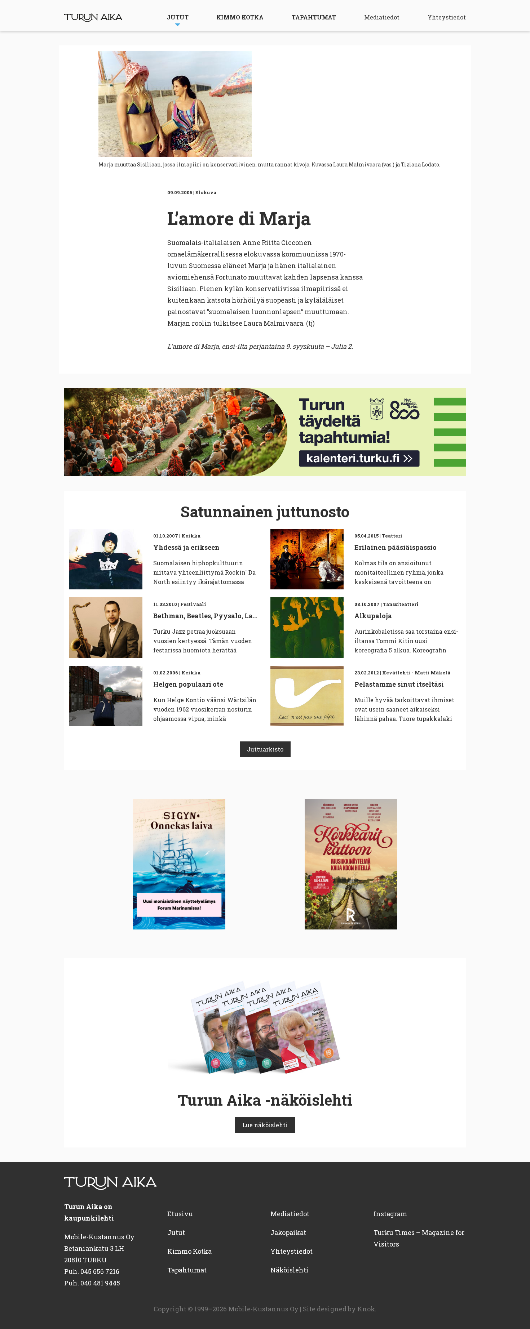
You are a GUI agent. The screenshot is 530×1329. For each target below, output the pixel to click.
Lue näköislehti (265, 1125)
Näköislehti (289, 1270)
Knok (366, 1309)
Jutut (178, 17)
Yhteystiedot (447, 17)
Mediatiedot (381, 17)
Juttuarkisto (265, 749)
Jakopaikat (288, 1232)
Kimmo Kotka (240, 17)
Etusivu (180, 1213)
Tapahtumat (314, 17)
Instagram (390, 1213)
